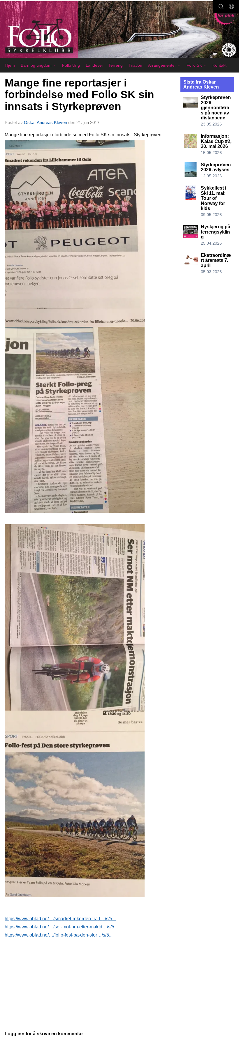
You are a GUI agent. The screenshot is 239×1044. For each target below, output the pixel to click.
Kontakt (219, 65)
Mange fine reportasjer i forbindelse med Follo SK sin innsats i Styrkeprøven (79, 94)
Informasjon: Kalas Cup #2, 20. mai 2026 (216, 141)
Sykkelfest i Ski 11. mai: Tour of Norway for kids (213, 198)
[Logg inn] (231, 6)
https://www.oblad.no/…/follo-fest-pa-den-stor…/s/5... (59, 934)
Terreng (115, 65)
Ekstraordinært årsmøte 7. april (216, 260)
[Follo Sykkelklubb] (119, 30)
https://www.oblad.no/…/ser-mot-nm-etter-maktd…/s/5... (61, 926)
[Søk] (221, 6)
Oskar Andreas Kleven (45, 122)
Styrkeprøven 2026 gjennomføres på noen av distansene (216, 107)
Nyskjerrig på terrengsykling (215, 231)
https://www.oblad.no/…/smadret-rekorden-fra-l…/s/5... (60, 918)
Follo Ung (71, 65)
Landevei (94, 65)
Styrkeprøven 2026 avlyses (216, 167)
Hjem (10, 65)
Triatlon (135, 65)
